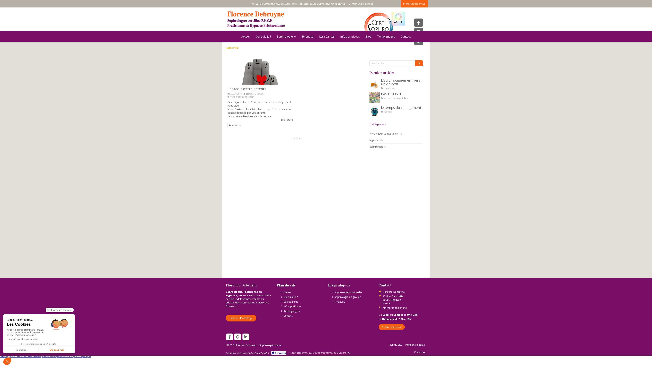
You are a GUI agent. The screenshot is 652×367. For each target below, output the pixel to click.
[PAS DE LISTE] (374, 97)
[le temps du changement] (374, 111)
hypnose (374, 140)
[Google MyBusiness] (237, 337)
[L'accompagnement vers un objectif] (374, 84)
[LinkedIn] (245, 337)
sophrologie (376, 146)
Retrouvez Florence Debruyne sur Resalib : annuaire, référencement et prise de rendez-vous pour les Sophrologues (45, 357)
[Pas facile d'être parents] (260, 72)
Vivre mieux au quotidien (383, 133)
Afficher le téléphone (362, 3)
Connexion (420, 352)
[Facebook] (418, 23)
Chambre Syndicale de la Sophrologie (332, 352)
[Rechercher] (419, 63)
